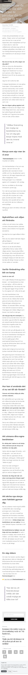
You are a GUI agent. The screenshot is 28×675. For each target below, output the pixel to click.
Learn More (5, 668)
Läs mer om (8, 579)
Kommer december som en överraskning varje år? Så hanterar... (13, 631)
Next (3, 636)
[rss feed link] (5, 656)
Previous (4, 626)
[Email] (21, 652)
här (24, 579)
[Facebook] (4, 652)
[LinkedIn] (16, 652)
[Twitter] (10, 652)
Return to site (7, 1)
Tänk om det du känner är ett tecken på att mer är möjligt (13, 641)
